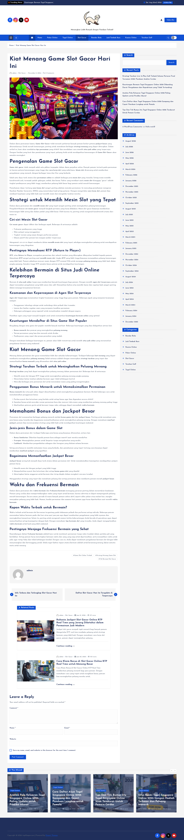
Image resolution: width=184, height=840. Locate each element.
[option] (27, 793)
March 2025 (130, 237)
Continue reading (64, 646)
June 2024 (129, 288)
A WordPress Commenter (132, 127)
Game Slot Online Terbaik (83, 555)
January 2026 (130, 181)
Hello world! (150, 127)
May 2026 (129, 158)
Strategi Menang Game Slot (106, 555)
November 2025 (131, 192)
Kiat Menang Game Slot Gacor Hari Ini (31, 45)
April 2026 (129, 164)
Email (67, 728)
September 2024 (132, 271)
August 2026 (130, 141)
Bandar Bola (96, 38)
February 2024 (131, 310)
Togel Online (68, 38)
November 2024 (131, 260)
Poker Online (52, 38)
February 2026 (131, 175)
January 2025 (130, 248)
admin (14, 73)
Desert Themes (52, 835)
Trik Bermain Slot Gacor (108, 559)
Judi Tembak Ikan (113, 38)
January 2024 (130, 316)
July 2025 (129, 214)
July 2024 (129, 282)
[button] (171, 770)
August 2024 (130, 277)
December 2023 (131, 322)
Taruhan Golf (147, 38)
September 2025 (132, 203)
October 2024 (131, 265)
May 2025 (129, 226)
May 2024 (129, 293)
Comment (14, 708)
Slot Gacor (82, 38)
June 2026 (129, 152)
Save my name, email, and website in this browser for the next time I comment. (44, 750)
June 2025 (129, 220)
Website (13, 739)
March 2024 (130, 305)
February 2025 (131, 243)
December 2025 (131, 186)
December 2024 (131, 254)
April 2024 (129, 299)
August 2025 (130, 209)
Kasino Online (131, 38)
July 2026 (129, 147)
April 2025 (129, 231)
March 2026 (130, 169)
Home (39, 38)
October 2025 (131, 197)
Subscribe (170, 20)
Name (13, 728)
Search (129, 55)
